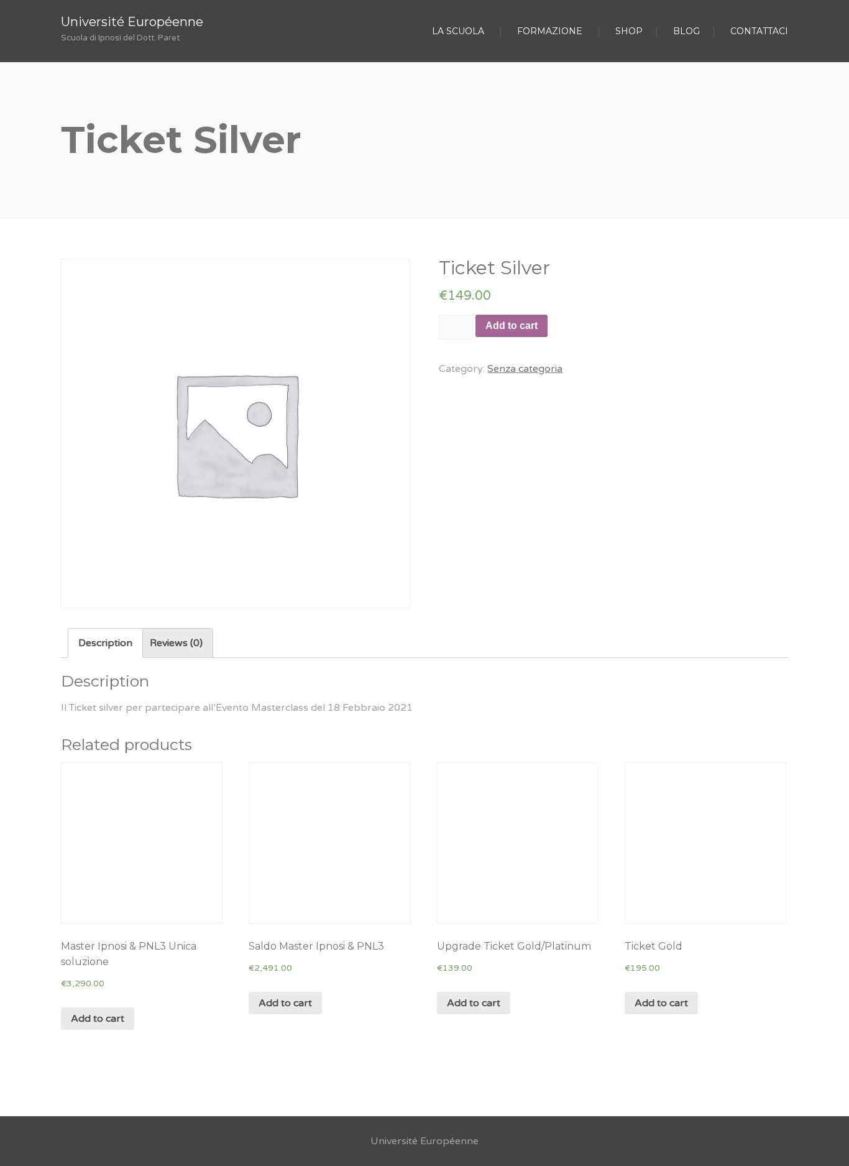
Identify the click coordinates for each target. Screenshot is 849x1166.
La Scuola (458, 31)
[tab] (105, 643)
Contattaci (759, 31)
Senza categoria (524, 369)
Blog (686, 31)
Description (105, 643)
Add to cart (511, 325)
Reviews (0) (176, 643)
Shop (629, 31)
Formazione (549, 31)
